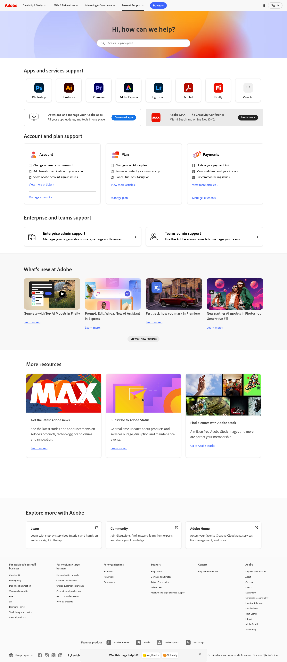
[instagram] (47, 655)
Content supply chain (66, 580)
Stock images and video (20, 612)
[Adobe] (11, 5)
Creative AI (14, 575)
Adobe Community (160, 582)
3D (10, 601)
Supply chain (251, 608)
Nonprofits (109, 576)
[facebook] (40, 655)
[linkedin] (60, 655)
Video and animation (19, 591)
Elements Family (17, 607)
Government (110, 582)
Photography (15, 580)
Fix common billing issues (213, 177)
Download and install (161, 576)
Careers (249, 582)
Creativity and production (68, 591)
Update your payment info (213, 165)
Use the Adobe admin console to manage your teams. (203, 239)
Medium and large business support (168, 592)
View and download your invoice (217, 171)
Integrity (249, 619)
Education (108, 571)
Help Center (156, 571)
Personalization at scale (67, 575)
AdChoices (273, 655)
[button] (263, 5)
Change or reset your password (52, 165)
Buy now (158, 5)
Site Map (257, 655)
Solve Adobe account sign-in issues (55, 177)
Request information (208, 571)
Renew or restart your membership (138, 171)
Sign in (275, 5)
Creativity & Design (33, 5)
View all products (17, 617)
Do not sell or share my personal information (229, 655)
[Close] (200, 654)
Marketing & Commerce (98, 5)
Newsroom (250, 592)
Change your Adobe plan (131, 165)
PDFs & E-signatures (64, 5)
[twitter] (53, 655)
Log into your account (255, 571)
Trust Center (251, 613)
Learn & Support (131, 5)
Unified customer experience (70, 585)
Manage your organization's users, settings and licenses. (82, 239)
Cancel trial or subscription (133, 177)
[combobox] (143, 43)
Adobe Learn (157, 587)
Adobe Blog (250, 629)
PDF (11, 596)
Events (248, 587)
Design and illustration (20, 585)
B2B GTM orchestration (67, 596)
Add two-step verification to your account (59, 171)
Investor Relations (254, 603)
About (248, 576)
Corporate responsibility (256, 598)
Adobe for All (251, 624)
